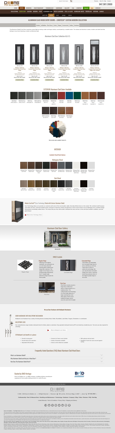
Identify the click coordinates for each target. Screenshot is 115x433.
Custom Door (35, 417)
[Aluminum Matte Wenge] (53, 114)
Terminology (58, 397)
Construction (65, 25)
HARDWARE (59, 8)
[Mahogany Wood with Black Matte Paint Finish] (83, 168)
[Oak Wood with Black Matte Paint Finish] (83, 187)
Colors (55, 25)
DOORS (22, 8)
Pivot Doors (50, 25)
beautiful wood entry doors (27, 416)
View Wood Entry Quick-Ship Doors (57, 384)
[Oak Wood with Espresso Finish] (61, 187)
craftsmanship (72, 413)
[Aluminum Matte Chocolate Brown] (101, 99)
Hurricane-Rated (79, 11)
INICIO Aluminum (58, 11)
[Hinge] (25, 270)
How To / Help (103, 1)
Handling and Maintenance (47, 397)
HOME (15, 8)
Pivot (40, 11)
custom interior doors (76, 416)
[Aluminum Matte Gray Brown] (45, 114)
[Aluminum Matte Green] (77, 99)
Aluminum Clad (47, 11)
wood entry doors (77, 418)
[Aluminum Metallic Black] (45, 99)
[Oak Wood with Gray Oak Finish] (68, 187)
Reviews (96, 1)
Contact (109, 1)
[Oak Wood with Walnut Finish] (46, 187)
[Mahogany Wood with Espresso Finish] (46, 168)
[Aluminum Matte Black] (14, 99)
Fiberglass (88, 11)
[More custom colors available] (57, 138)
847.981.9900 (105, 4)
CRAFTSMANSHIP (38, 8)
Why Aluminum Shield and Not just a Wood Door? (23, 358)
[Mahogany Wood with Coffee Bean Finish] (38, 168)
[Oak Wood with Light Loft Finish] (23, 187)
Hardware (76, 25)
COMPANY (79, 8)
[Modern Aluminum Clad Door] (57, 239)
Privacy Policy (61, 400)
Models (38, 25)
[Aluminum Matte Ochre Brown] (85, 99)
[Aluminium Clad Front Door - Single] (20, 54)
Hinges (59, 25)
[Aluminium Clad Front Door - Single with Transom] (94, 52)
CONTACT (98, 8)
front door (8, 418)
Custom (29, 11)
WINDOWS (29, 8)
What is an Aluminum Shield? (18, 355)
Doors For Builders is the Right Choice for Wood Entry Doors (35, 410)
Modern (35, 11)
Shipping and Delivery (71, 400)
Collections (14, 11)
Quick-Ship (22, 11)
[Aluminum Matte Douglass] (69, 114)
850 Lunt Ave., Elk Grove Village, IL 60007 (69, 394)
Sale (92, 8)
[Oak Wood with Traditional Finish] (31, 187)
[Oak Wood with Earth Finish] (38, 187)
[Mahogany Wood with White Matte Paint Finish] (76, 168)
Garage (102, 11)
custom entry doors (66, 416)
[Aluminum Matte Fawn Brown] (93, 99)
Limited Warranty (42, 400)
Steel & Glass (69, 11)
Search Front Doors (65, 1)
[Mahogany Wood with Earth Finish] (23, 168)
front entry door (9, 412)
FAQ (73, 8)
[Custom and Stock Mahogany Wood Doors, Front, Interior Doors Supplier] (13, 3)
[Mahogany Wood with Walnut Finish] (31, 168)
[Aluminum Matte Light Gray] (37, 99)
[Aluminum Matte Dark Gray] (22, 99)
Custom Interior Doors (71, 410)
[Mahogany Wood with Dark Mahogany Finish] (53, 168)
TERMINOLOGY (50, 8)
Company (71, 397)
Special (86, 8)
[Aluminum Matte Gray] (30, 99)
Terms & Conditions (52, 400)
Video (80, 397)
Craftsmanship (22, 397)
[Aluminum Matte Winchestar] (61, 114)
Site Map (94, 397)
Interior (95, 11)
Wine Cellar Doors (82, 410)
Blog (76, 397)
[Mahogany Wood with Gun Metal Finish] (61, 168)
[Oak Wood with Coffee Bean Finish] (53, 187)
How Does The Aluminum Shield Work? (21, 362)
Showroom (53, 394)
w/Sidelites (43, 25)
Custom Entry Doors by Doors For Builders (58, 410)
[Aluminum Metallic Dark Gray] (53, 99)
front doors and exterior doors (40, 416)
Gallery (71, 25)
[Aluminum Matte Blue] (69, 99)
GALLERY (67, 8)
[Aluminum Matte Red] (61, 99)
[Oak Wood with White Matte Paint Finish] (76, 187)
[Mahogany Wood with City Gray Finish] (68, 168)
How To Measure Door (33, 397)
